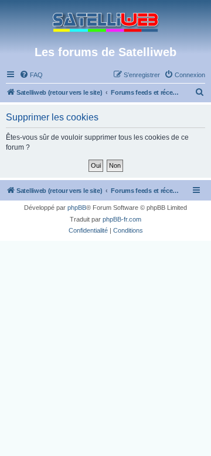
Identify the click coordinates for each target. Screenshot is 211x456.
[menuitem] (31, 75)
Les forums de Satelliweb (105, 52)
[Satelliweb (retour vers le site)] (105, 22)
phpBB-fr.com (122, 219)
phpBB (76, 207)
